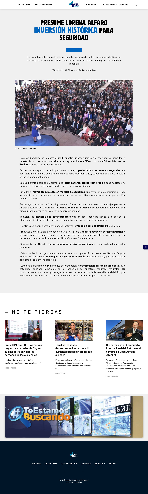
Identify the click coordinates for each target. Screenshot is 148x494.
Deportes (100, 464)
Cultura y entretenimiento (114, 4)
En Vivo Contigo (69, 464)
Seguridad (86, 464)
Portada (36, 464)
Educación (91, 4)
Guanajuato (24, 4)
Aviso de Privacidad (74, 482)
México (112, 464)
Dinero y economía (43, 4)
